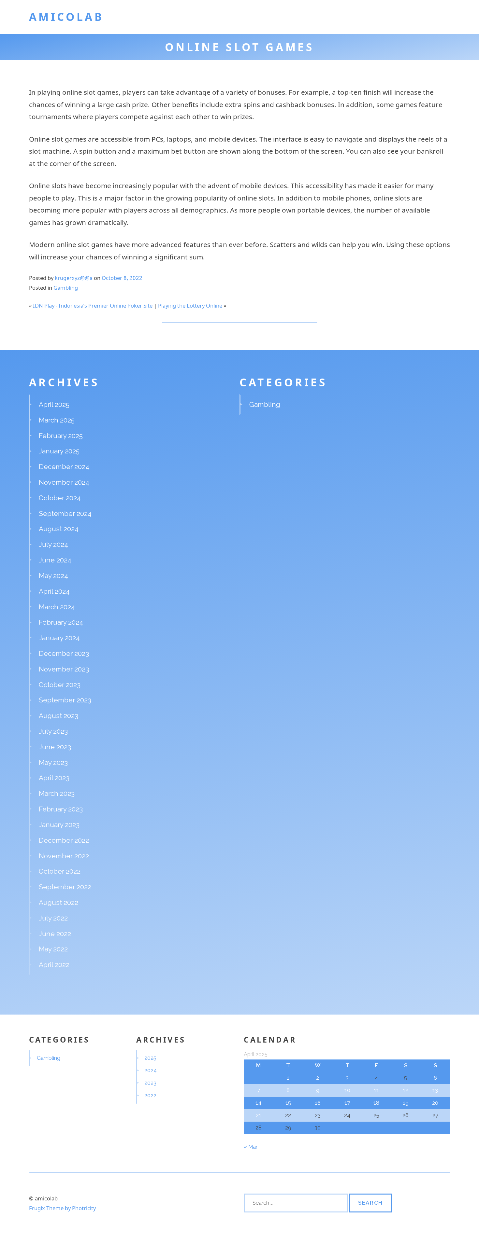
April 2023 (54, 778)
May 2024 (53, 576)
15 (288, 1103)
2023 (150, 1083)
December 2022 (64, 840)
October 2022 (59, 871)
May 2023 (53, 762)
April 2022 (54, 965)
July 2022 (53, 918)
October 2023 (59, 685)
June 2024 (55, 560)
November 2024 (64, 482)
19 (406, 1103)
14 (258, 1103)
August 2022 (58, 902)
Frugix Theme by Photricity (62, 1208)
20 (435, 1103)
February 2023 (61, 809)
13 (435, 1090)
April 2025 (54, 404)
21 (258, 1115)
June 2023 (55, 747)
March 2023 (57, 793)
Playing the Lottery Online (190, 305)
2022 (150, 1095)
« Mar (250, 1146)
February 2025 (61, 436)
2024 (150, 1070)
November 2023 (64, 669)
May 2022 (53, 949)
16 (318, 1103)
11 (376, 1090)
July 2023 (53, 731)
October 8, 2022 (122, 278)
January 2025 (59, 451)
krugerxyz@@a (74, 278)
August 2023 (58, 716)
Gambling (65, 287)
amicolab (66, 16)
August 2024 (59, 529)
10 (347, 1090)
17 (347, 1103)
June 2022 (55, 934)
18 (376, 1103)
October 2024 (60, 498)
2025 (150, 1058)
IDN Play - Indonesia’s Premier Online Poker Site (92, 305)
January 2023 (59, 825)
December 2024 (64, 467)
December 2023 (64, 653)
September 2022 (65, 887)
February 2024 (61, 622)
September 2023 (65, 700)
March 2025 (57, 420)
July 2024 (53, 544)
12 (405, 1090)
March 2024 (57, 607)
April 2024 (54, 591)
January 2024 (59, 638)
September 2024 (65, 513)
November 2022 (64, 856)
